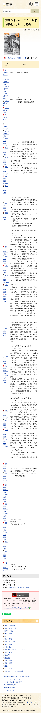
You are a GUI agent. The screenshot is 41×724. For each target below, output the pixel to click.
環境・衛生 (8, 644)
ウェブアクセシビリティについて (15, 679)
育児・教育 (8, 639)
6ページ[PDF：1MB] (6, 110)
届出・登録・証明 (10, 625)
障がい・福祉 (9, 631)
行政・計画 (8, 663)
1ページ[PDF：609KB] (6, 72)
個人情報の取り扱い (10, 685)
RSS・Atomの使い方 (11, 687)
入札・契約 (8, 647)
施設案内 (7, 658)
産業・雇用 (8, 652)
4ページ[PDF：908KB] (6, 96)
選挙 (6, 666)
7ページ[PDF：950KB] (6, 117)
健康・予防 (8, 633)
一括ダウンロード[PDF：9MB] (16, 58)
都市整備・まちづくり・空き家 (15, 649)
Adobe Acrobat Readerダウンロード (16, 608)
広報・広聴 (8, 660)
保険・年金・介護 (10, 628)
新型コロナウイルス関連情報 (14, 671)
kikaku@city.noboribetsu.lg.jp (19, 587)
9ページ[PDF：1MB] (6, 133)
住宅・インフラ (10, 641)
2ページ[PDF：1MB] (6, 81)
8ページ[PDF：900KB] (6, 126)
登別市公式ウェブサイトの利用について (17, 677)
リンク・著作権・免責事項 (13, 682)
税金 (6, 636)
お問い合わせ (30, 702)
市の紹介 (7, 655)
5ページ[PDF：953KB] (6, 103)
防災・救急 (8, 668)
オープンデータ (9, 690)
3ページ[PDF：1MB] (6, 89)
